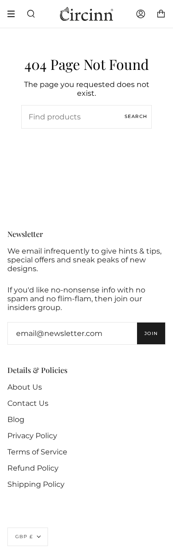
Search (136, 116)
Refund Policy (33, 468)
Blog (15, 419)
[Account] (140, 14)
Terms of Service (37, 451)
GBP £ (24, 537)
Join (151, 333)
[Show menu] (14, 14)
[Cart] (161, 14)
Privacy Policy (32, 435)
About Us (24, 387)
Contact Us (27, 403)
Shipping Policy (36, 484)
